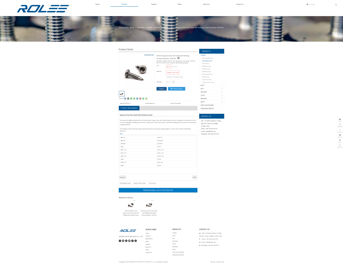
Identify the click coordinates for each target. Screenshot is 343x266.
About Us (148, 247)
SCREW (203, 55)
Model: (122, 103)
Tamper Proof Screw (208, 82)
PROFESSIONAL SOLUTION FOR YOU (158, 190)
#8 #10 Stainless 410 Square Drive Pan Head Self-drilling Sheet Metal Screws (131, 213)
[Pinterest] (132, 241)
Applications (149, 239)
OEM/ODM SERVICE (207, 108)
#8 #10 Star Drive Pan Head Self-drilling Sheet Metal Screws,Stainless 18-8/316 (149, 213)
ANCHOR (204, 92)
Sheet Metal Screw (207, 58)
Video (147, 241)
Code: (172, 103)
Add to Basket (178, 89)
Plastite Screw (206, 69)
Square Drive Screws (140, 183)
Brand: (147, 103)
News (147, 250)
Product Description (129, 108)
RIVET (203, 102)
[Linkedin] (123, 241)
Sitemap (212, 262)
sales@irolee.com (211, 131)
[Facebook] (120, 241)
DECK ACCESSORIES (207, 105)
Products (148, 236)
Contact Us (149, 252)
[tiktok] (135, 241)
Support (148, 244)
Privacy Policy (220, 262)
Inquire (161, 89)
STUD (203, 95)
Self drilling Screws (125, 183)
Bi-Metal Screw (206, 66)
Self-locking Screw (207, 74)
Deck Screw (205, 63)
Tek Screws (152, 183)
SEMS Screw (205, 77)
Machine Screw (206, 71)
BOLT (203, 85)
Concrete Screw (206, 79)
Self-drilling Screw (207, 61)
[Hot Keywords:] (336, 4)
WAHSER (204, 99)
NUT (202, 89)
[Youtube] (126, 241)
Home (147, 233)
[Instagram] (129, 241)
